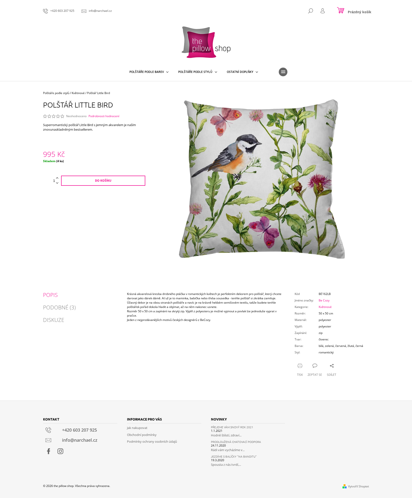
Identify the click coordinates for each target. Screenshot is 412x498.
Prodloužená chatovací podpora (236, 441)
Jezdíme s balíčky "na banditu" (234, 456)
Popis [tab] (50, 295)
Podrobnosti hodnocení (104, 116)
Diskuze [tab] (53, 320)
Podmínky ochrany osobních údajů (152, 441)
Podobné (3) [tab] (59, 307)
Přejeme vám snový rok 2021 (232, 427)
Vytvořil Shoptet (358, 486)
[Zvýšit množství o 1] (57, 178)
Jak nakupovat (137, 428)
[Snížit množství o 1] (57, 183)
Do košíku (103, 181)
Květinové (325, 307)
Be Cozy (324, 300)
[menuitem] (149, 72)
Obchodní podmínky (142, 435)
